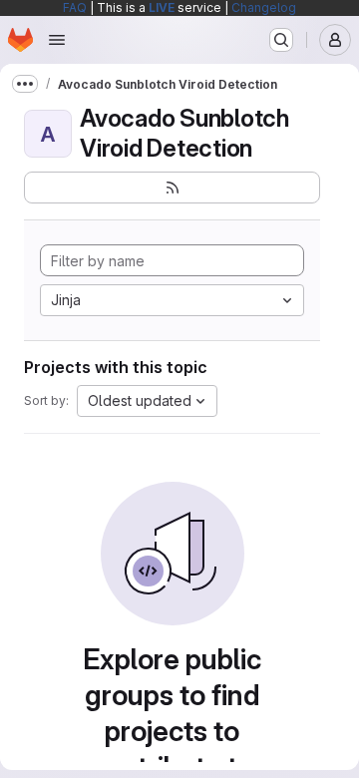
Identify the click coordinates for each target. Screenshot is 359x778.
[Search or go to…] (281, 40)
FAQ (75, 7)
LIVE (162, 7)
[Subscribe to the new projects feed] (172, 187)
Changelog (263, 7)
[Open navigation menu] (57, 40)
